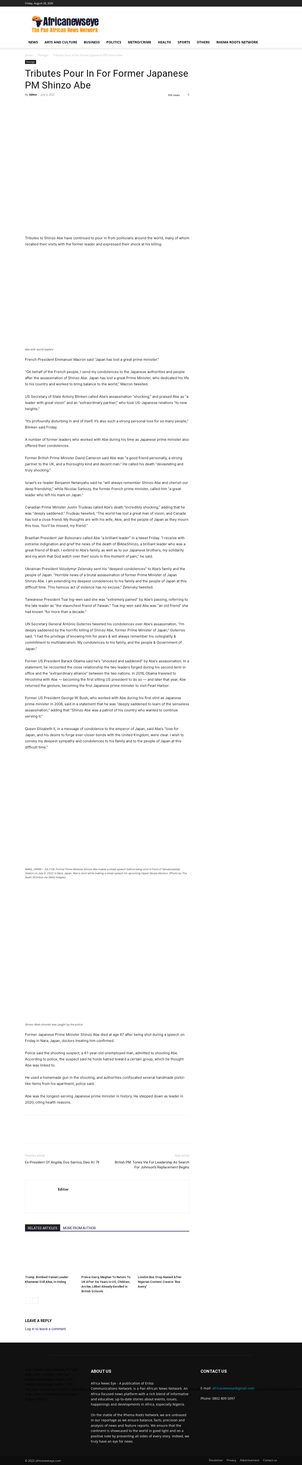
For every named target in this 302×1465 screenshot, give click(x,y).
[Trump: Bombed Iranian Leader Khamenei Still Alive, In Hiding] (50, 1255)
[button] (271, 42)
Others (203, 42)
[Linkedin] (62, 105)
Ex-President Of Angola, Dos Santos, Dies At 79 (62, 1162)
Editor (33, 94)
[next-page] (35, 1301)
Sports (184, 42)
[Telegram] (84, 105)
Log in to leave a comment (45, 1329)
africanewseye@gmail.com (233, 1388)
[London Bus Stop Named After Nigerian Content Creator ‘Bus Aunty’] (163, 1255)
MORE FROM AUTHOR (79, 1228)
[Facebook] (265, 3)
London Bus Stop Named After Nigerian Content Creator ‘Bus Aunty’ (159, 1281)
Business (92, 42)
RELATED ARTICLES (42, 1228)
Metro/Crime (139, 42)
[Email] (73, 105)
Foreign (43, 55)
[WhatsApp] (51, 105)
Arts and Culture (61, 42)
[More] (95, 105)
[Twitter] (273, 3)
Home (29, 55)
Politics (113, 42)
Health (164, 42)
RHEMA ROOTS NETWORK (237, 42)
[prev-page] (28, 1301)
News (33, 42)
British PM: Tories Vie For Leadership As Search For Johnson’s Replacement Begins (152, 1164)
